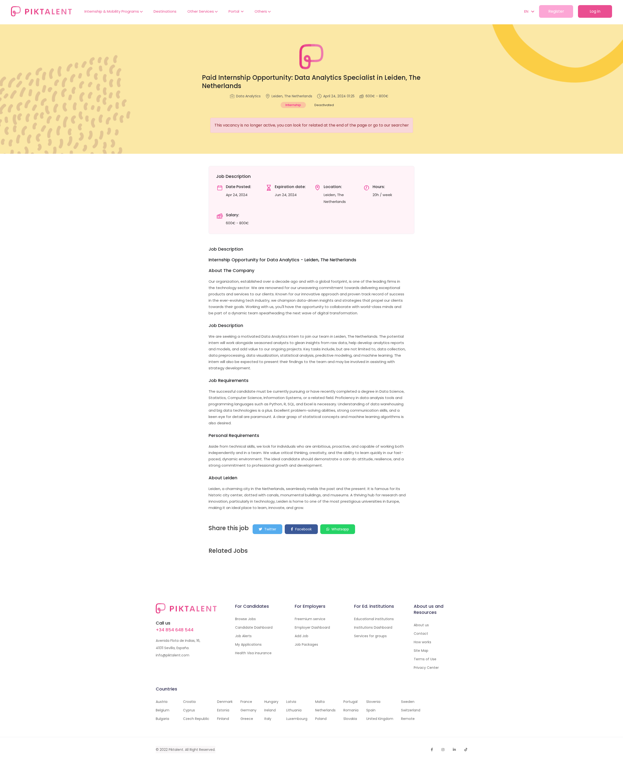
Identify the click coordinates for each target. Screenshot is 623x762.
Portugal (350, 701)
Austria (161, 701)
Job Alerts (243, 636)
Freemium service (310, 619)
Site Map (421, 650)
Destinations (165, 11)
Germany (248, 710)
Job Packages (306, 644)
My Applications (248, 644)
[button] (526, 11)
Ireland (270, 710)
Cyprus (189, 710)
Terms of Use (425, 659)
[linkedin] (454, 750)
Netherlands (325, 710)
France (246, 701)
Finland (223, 718)
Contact (421, 633)
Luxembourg (296, 718)
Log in (595, 11)
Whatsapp (339, 529)
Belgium (162, 710)
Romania (350, 710)
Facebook (303, 529)
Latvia (291, 701)
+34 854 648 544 (174, 630)
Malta (320, 701)
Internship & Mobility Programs (112, 11)
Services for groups (370, 636)
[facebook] (432, 750)
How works (422, 642)
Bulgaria (162, 718)
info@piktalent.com (172, 655)
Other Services (201, 11)
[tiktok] (465, 750)
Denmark (225, 701)
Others (261, 11)
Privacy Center (426, 667)
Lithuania (294, 710)
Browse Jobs (245, 619)
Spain (371, 710)
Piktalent (176, 749)
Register (556, 11)
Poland (321, 718)
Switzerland (410, 710)
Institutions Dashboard (373, 627)
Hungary (271, 701)
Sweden (407, 701)
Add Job (301, 636)
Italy (267, 718)
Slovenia (373, 701)
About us (421, 625)
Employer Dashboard (312, 627)
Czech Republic (196, 718)
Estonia (223, 710)
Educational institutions (374, 619)
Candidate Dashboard (254, 627)
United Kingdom (379, 718)
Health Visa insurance (253, 653)
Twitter (269, 529)
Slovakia (350, 718)
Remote (408, 718)
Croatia (189, 701)
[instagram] (442, 750)
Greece (246, 718)
